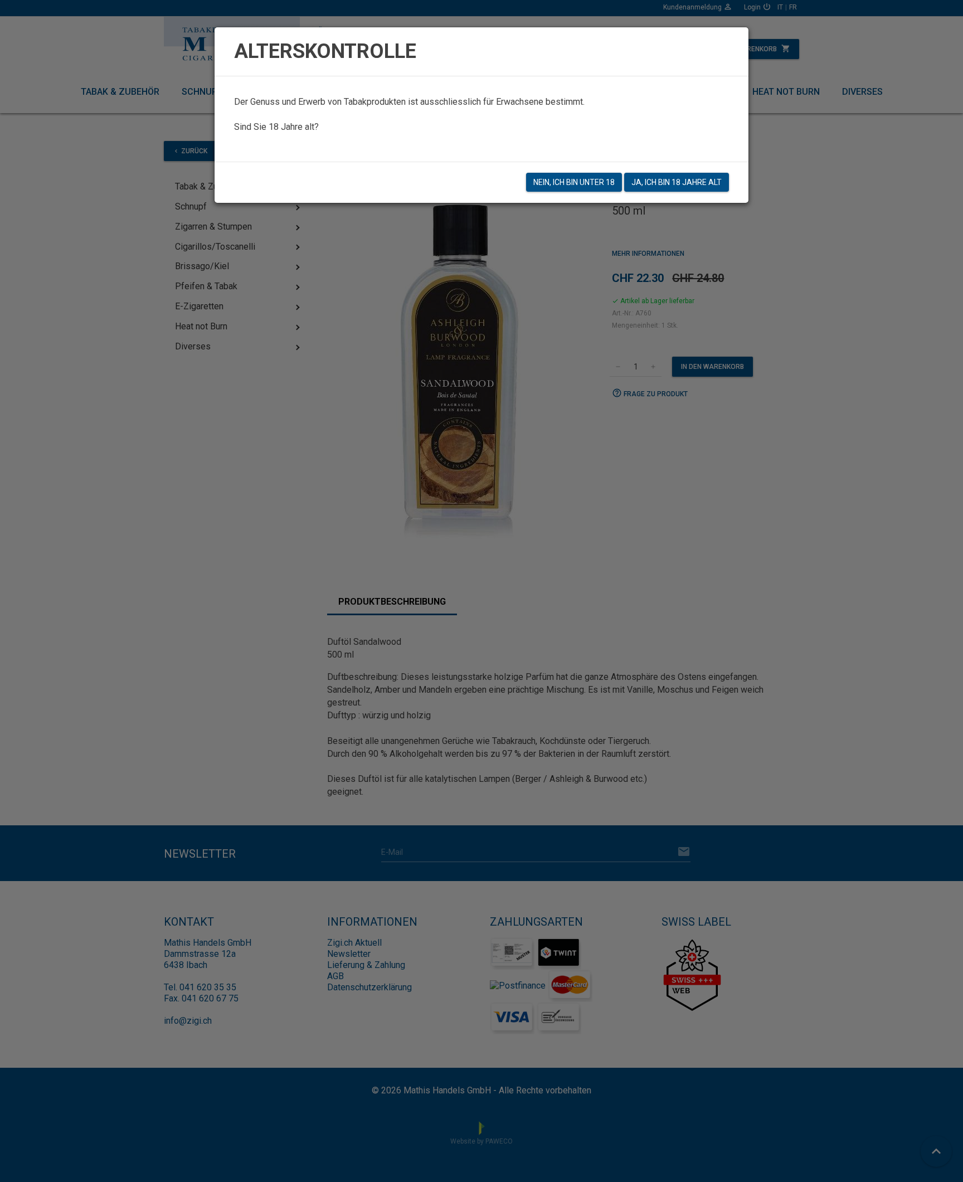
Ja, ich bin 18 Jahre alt (676, 182)
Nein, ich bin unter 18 (574, 182)
